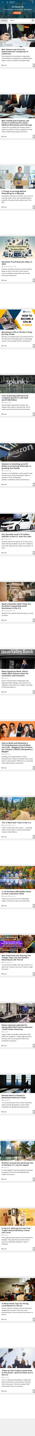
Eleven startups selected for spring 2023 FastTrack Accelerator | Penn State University (17, 1027)
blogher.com (7, 754)
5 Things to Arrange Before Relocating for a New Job (14, 192)
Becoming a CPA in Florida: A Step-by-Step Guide (17, 333)
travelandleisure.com (10, 825)
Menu (5, 20)
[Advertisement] (18, 80)
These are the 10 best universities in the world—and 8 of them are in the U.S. (17, 1372)
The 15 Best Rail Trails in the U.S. (16, 822)
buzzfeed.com (8, 962)
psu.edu (6, 1032)
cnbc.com (6, 678)
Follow (17, 13)
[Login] (32, 2)
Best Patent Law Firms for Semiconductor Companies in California (15, 51)
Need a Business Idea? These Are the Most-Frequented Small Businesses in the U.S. (16, 606)
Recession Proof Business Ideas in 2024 (17, 263)
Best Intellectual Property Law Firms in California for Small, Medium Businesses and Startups (17, 122)
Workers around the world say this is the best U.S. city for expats (17, 1164)
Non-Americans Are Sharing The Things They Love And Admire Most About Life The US (16, 957)
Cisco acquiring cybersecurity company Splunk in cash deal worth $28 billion (15, 397)
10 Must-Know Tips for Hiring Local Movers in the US (15, 1304)
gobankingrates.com (9, 611)
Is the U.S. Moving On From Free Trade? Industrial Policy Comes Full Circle (16, 1230)
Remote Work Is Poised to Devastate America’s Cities (14, 1096)
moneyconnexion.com (10, 266)
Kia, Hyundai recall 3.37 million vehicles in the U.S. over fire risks (16, 535)
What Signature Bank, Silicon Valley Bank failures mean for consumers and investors (15, 673)
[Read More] (34, 65)
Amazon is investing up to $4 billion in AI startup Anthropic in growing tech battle (16, 466)
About (12, 20)
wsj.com (6, 1235)
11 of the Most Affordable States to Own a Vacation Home (16, 892)
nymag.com (7, 1100)
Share (5, 65)
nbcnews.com (7, 402)
